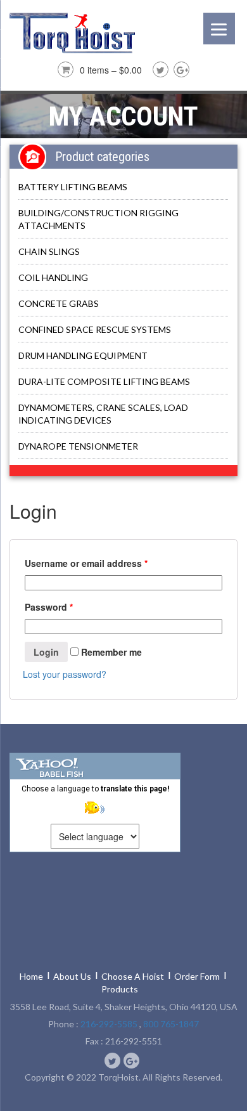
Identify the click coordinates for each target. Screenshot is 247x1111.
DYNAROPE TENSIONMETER (78, 446)
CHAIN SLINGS (49, 251)
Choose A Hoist (132, 976)
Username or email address (86, 563)
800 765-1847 (171, 1023)
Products (119, 989)
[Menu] (219, 28)
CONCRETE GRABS (58, 303)
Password (49, 607)
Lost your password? (64, 674)
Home (31, 976)
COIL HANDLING (53, 277)
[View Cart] (64, 68)
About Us (72, 976)
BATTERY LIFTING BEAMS (72, 186)
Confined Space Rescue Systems (94, 329)
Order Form (197, 976)
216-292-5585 (108, 1023)
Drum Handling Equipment (83, 355)
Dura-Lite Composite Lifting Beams (104, 381)
